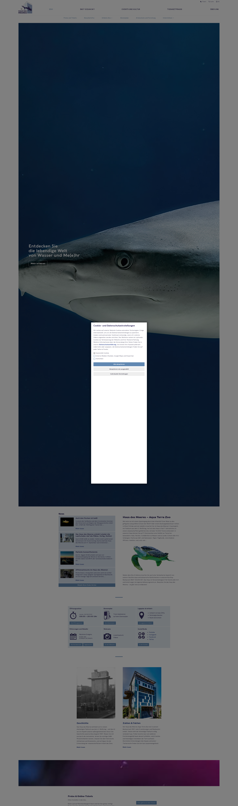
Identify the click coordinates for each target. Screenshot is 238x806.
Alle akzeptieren (119, 364)
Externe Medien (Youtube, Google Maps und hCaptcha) (115, 356)
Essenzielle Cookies (102, 353)
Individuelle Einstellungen (119, 374)
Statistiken (99, 359)
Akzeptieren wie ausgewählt (119, 369)
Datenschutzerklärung (107, 344)
